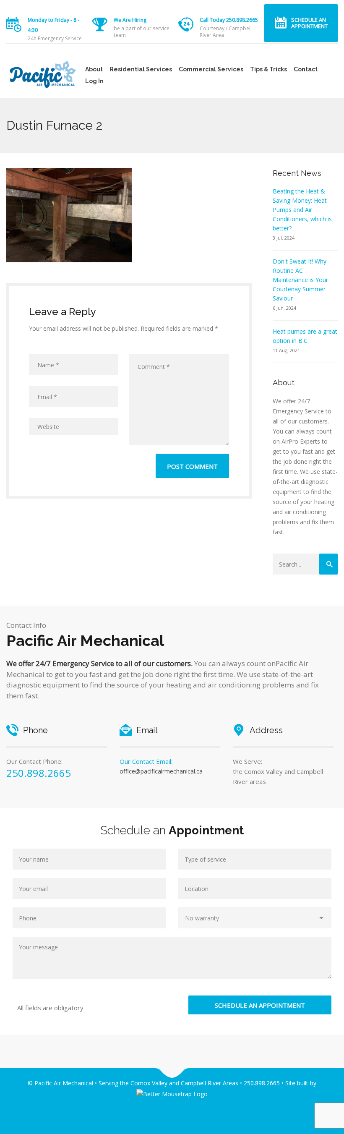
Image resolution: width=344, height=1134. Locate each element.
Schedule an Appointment (309, 23)
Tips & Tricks (268, 69)
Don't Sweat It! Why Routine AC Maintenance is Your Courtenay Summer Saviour (300, 279)
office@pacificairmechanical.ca (161, 771)
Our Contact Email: (146, 761)
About (94, 69)
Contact (306, 69)
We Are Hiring (130, 20)
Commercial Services (211, 69)
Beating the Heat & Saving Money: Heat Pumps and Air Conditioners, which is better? (302, 209)
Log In (94, 81)
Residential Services (140, 69)
